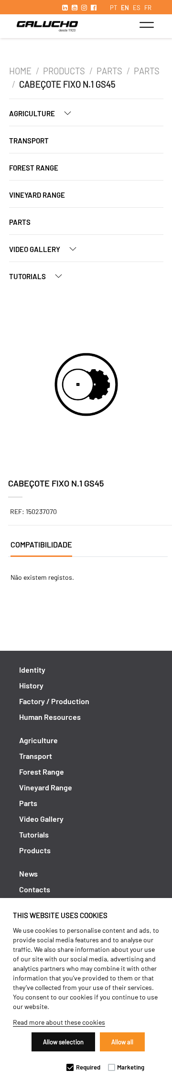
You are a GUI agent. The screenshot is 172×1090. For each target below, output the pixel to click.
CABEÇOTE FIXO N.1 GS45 (67, 84)
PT (113, 7)
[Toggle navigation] (146, 24)
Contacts (34, 889)
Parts (109, 71)
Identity (32, 669)
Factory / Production (54, 701)
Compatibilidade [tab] (41, 544)
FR (147, 7)
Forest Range (33, 167)
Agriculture (32, 113)
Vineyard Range (37, 195)
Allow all (122, 1042)
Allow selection (63, 1042)
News (28, 873)
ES (136, 7)
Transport (29, 140)
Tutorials (28, 276)
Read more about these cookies (59, 1022)
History (31, 685)
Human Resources (50, 716)
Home (20, 71)
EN (125, 7)
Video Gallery (35, 249)
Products (64, 71)
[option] (86, 386)
